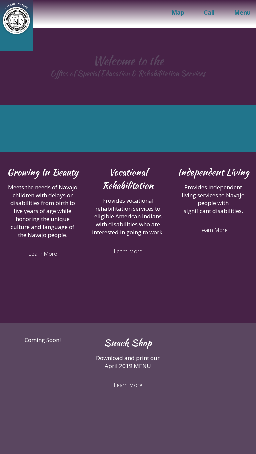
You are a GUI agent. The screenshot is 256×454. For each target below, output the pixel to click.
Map (177, 12)
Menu (242, 12)
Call (209, 12)
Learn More (42, 253)
